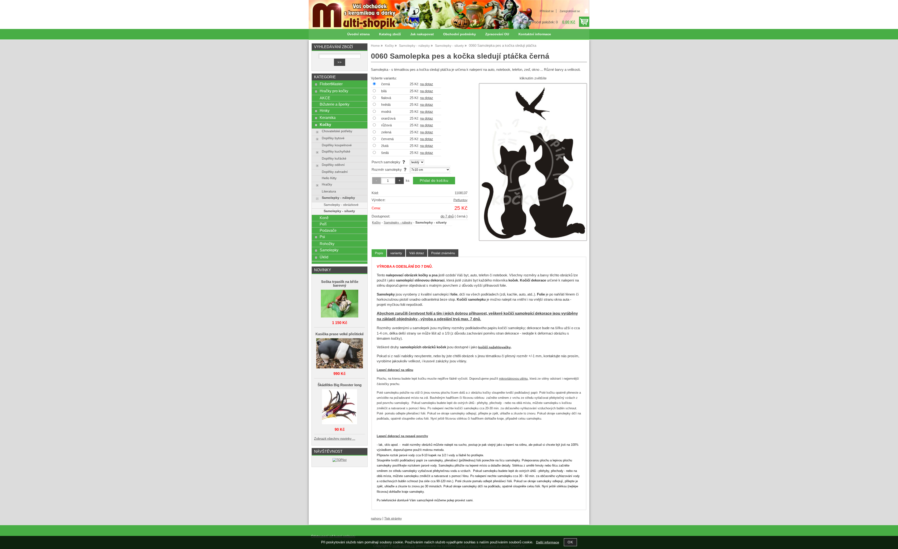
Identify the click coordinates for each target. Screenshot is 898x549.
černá (385, 84)
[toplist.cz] (340, 460)
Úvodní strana (358, 34)
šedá (385, 153)
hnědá (386, 105)
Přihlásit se (547, 11)
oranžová (388, 118)
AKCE (325, 98)
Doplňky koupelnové (337, 145)
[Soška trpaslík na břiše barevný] (339, 304)
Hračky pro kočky (334, 91)
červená (387, 139)
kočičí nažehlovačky (494, 347)
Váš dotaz (416, 253)
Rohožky (327, 244)
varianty (396, 253)
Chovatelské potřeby (337, 131)
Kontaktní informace (534, 34)
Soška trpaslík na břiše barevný (339, 283)
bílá (384, 91)
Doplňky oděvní (333, 165)
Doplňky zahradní (335, 172)
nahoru (376, 518)
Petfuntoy (460, 200)
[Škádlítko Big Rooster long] (339, 407)
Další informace (547, 542)
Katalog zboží (390, 34)
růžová (386, 125)
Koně (324, 218)
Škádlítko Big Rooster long (340, 385)
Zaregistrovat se (570, 11)
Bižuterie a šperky (334, 104)
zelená (386, 132)
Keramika (328, 117)
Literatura (329, 191)
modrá (386, 112)
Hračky (327, 184)
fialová (386, 98)
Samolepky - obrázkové (341, 205)
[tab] (379, 253)
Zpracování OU (497, 34)
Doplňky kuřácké (334, 158)
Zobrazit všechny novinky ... (334, 438)
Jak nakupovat (422, 34)
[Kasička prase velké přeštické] (339, 353)
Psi (322, 237)
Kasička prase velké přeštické (339, 334)
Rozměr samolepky (388, 169)
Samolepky (329, 250)
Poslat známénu (443, 253)
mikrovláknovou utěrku (513, 378)
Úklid (324, 257)
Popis (379, 253)
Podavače (328, 230)
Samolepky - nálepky (398, 222)
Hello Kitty (329, 178)
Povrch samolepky (387, 162)
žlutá (384, 146)
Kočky (376, 222)
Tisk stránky (393, 518)
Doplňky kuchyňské (336, 151)
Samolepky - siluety (339, 211)
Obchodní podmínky (459, 34)
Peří (323, 224)
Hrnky (325, 110)
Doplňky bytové (333, 138)
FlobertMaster (331, 84)
